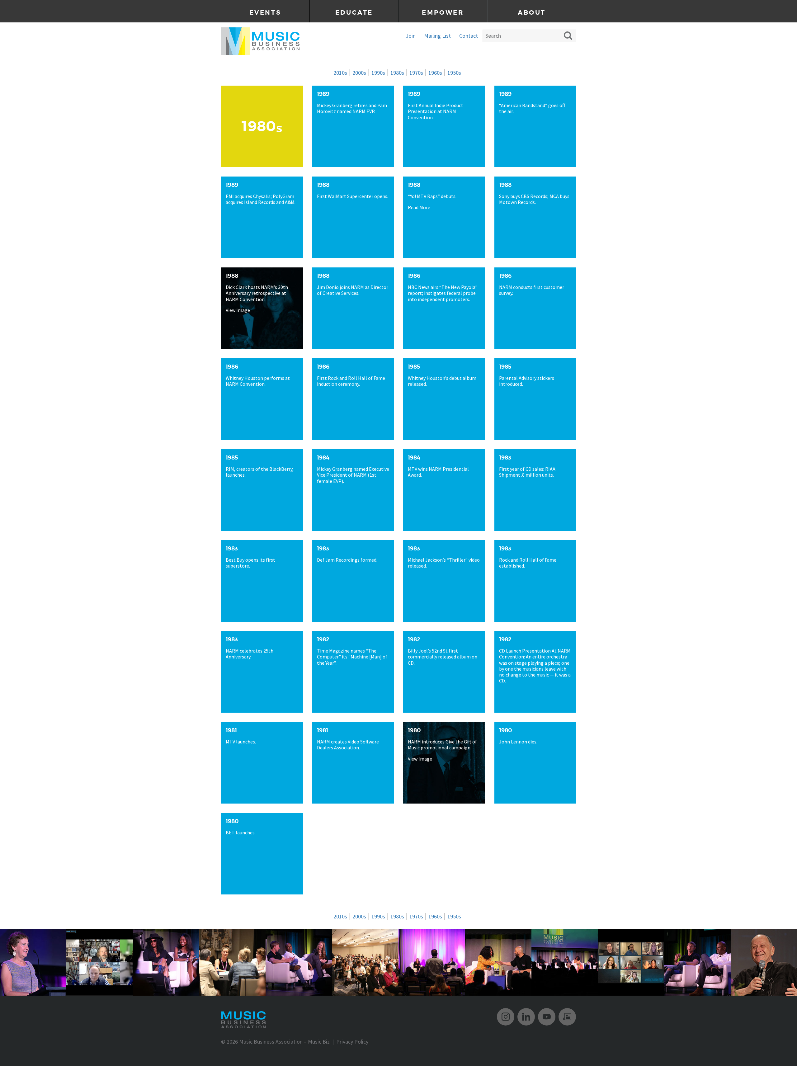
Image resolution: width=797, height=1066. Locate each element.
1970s (416, 72)
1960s (435, 72)
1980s (397, 72)
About (532, 13)
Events (265, 13)
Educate (354, 13)
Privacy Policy (352, 1041)
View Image (238, 310)
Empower (443, 13)
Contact (468, 35)
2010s (340, 72)
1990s (378, 72)
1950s (454, 72)
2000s (359, 72)
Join (411, 35)
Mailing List (437, 35)
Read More (419, 207)
